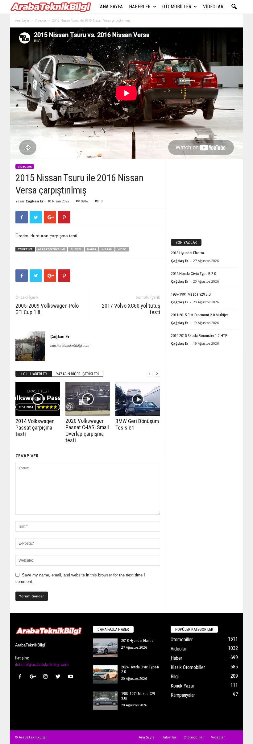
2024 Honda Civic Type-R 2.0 (193, 273)
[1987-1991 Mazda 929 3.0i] (105, 701)
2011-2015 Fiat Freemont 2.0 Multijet (199, 315)
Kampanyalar (183, 695)
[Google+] (34, 677)
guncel (76, 249)
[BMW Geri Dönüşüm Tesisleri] (137, 399)
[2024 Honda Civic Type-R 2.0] (105, 674)
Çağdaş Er (179, 260)
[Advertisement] (204, 196)
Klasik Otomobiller (188, 667)
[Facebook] (21, 677)
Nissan (107, 249)
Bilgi (175, 677)
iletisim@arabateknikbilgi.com (41, 664)
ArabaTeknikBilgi (51, 249)
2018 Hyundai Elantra (187, 253)
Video (122, 249)
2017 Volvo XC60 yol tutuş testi (131, 308)
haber (91, 249)
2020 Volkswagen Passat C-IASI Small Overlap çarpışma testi (87, 430)
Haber (176, 658)
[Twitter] (59, 677)
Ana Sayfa (111, 7)
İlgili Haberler (33, 374)
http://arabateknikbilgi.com (69, 345)
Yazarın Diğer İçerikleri (77, 374)
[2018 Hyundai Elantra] (105, 647)
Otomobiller (176, 7)
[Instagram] (46, 677)
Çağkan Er (35, 201)
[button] (234, 7)
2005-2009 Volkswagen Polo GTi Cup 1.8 (47, 308)
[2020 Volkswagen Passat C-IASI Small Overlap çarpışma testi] (87, 399)
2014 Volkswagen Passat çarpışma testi (35, 427)
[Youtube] (71, 677)
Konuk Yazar (182, 686)
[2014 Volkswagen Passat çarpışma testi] (37, 399)
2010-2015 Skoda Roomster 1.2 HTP (199, 335)
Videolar (213, 7)
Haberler (140, 7)
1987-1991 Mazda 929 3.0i (191, 294)
